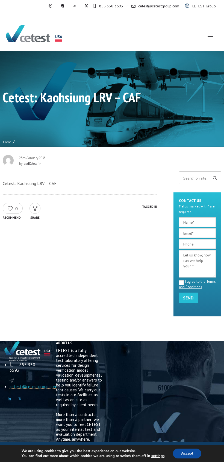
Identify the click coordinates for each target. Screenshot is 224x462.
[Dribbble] (50, 6)
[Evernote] (62, 6)
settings (157, 456)
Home (7, 142)
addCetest (30, 163)
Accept (187, 453)
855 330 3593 (111, 6)
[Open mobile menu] (213, 36)
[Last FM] (74, 6)
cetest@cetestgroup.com (158, 6)
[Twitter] (86, 6)
